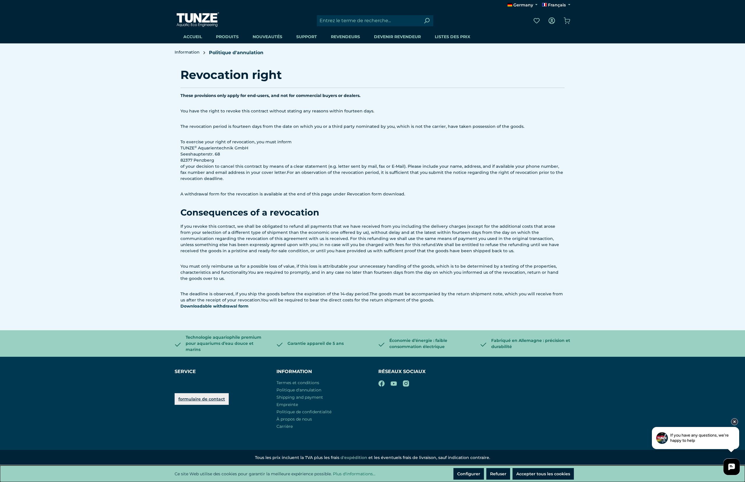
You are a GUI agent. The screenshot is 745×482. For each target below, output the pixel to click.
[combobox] (368, 20)
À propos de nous (294, 419)
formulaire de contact (201, 399)
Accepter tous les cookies (543, 473)
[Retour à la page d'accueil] (198, 19)
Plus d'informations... (354, 473)
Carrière (284, 426)
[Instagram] (406, 382)
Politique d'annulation (298, 390)
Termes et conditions (297, 382)
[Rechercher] (426, 20)
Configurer (468, 473)
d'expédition (353, 457)
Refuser (498, 473)
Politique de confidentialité (303, 411)
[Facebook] (381, 382)
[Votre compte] (551, 20)
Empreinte (287, 404)
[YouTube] (394, 382)
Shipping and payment (299, 397)
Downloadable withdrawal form (214, 306)
